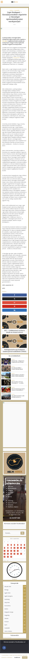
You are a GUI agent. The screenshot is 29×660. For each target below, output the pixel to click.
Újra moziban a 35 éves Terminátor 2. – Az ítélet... (18, 382)
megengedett (16, 57)
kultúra (4, 291)
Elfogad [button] (25, 657)
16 (11, 551)
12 (21, 548)
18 (17, 551)
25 (17, 554)
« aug (4, 560)
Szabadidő (16, 10)
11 (17, 548)
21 (4, 554)
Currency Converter (7, 637)
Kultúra (11, 10)
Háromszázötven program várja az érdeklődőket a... (18, 389)
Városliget (5, 41)
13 (24, 548)
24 (14, 554)
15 (8, 551)
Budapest (14, 579)
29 (8, 556)
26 (21, 554)
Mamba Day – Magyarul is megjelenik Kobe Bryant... (18, 361)
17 (14, 551)
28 (4, 556)
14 (4, 551)
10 (14, 548)
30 (11, 556)
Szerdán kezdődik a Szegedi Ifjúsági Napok (17, 368)
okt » (8, 560)
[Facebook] (4, 648)
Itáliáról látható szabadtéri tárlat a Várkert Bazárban (18, 375)
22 (8, 554)
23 (11, 554)
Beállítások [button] (17, 657)
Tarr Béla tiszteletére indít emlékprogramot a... (18, 396)
